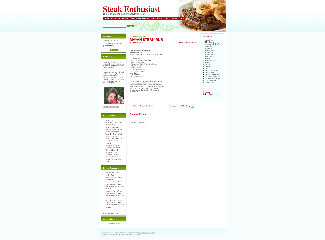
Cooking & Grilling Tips (213, 44)
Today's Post (209, 83)
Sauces (207, 64)
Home (106, 18)
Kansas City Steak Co (147, 233)
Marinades (209, 52)
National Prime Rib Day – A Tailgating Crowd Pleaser (114, 141)
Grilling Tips (128, 18)
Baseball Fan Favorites (113, 148)
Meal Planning (210, 54)
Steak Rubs (156, 18)
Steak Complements (212, 70)
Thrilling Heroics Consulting (131, 235)
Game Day (209, 46)
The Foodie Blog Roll (110, 213)
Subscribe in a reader (110, 41)
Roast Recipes (210, 60)
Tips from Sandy (210, 81)
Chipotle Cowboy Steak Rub (143, 106)
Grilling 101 (109, 120)
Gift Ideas (208, 48)
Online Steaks (115, 223)
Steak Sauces (170, 18)
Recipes (208, 58)
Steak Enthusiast (131, 8)
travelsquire (109, 177)
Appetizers (209, 40)
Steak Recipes (142, 18)
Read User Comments (188, 42)
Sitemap (105, 235)
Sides (207, 68)
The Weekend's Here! (212, 79)
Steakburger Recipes (212, 74)
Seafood (208, 66)
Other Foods (209, 56)
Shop (181, 18)
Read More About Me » (111, 107)
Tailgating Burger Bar (112, 145)
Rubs (207, 62)
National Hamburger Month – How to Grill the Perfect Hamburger (113, 129)
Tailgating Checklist (112, 155)
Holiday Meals (210, 50)
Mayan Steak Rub (146, 40)
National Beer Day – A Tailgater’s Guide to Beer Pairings (114, 159)
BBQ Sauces (209, 42)
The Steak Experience (213, 77)
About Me (115, 18)
